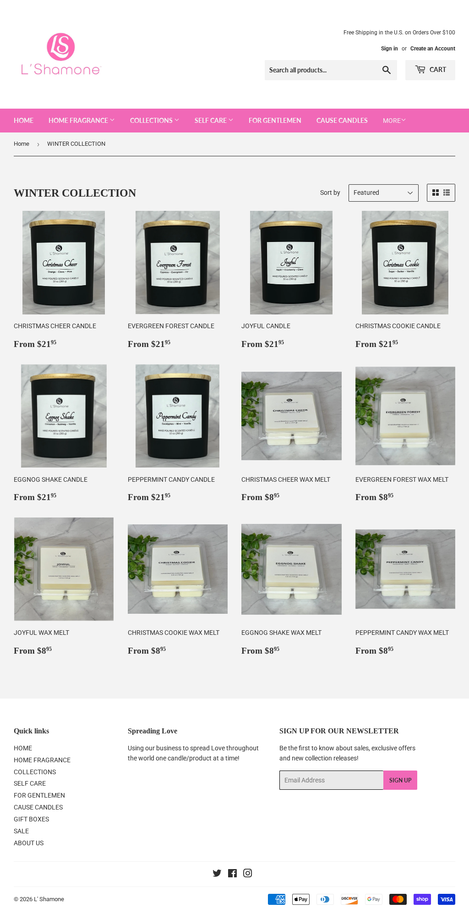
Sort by (330, 192)
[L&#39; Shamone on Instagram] (247, 874)
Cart (437, 69)
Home (21, 143)
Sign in (389, 48)
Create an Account (432, 48)
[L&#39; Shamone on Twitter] (217, 874)
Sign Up (400, 780)
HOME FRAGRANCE (79, 120)
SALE (21, 831)
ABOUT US (29, 843)
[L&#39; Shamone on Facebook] (232, 874)
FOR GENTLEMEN (275, 120)
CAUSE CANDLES (342, 120)
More (392, 120)
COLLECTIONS (152, 120)
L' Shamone (49, 899)
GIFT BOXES (31, 819)
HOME (23, 120)
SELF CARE (211, 120)
